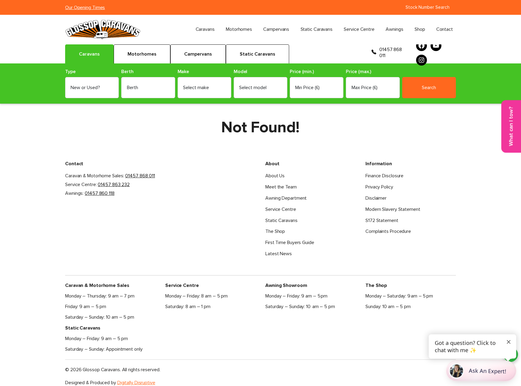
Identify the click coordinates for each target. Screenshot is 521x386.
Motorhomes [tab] (142, 54)
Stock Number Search (428, 7)
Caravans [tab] (89, 54)
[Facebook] (421, 45)
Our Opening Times (85, 8)
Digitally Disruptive (136, 383)
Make (183, 72)
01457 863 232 (114, 185)
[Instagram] (421, 60)
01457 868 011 (390, 52)
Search (429, 88)
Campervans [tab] (198, 54)
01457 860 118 (100, 193)
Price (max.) (358, 72)
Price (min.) (302, 72)
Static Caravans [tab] (257, 54)
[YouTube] (436, 45)
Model (241, 72)
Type (70, 72)
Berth (127, 72)
